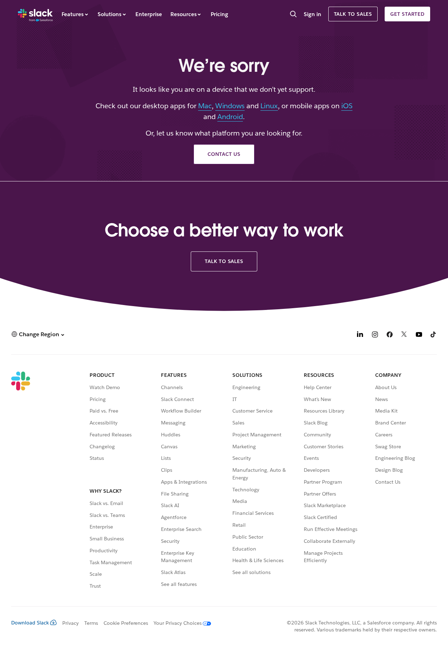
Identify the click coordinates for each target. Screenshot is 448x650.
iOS (346, 105)
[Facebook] (389, 335)
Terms (91, 623)
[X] (404, 335)
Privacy (70, 623)
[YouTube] (419, 335)
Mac (205, 105)
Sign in (312, 14)
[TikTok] (433, 335)
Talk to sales (353, 14)
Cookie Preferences (126, 623)
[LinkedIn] (360, 335)
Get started (407, 14)
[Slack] (35, 14)
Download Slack (30, 623)
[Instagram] (375, 335)
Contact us (224, 154)
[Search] (293, 15)
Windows (230, 105)
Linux (269, 105)
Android (230, 116)
